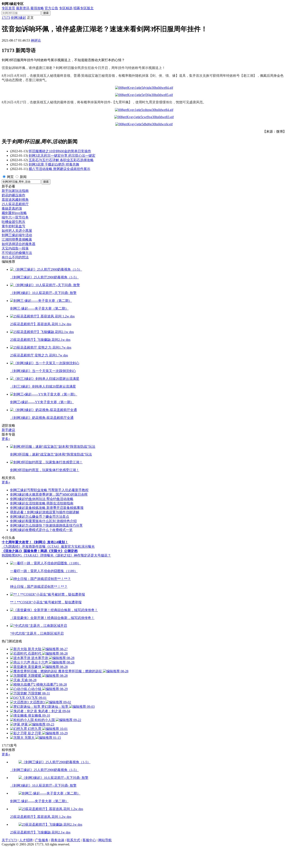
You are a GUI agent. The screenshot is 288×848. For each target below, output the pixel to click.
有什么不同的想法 (15, 257)
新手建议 (8, 430)
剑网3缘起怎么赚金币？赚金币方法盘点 (39, 516)
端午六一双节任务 (15, 217)
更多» (6, 439)
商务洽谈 (57, 840)
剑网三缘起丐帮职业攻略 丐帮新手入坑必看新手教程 (49, 490)
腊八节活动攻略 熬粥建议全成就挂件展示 (59, 169)
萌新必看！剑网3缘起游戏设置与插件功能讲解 (44, 512)
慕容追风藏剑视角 (15, 199)
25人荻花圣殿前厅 (15, 204)
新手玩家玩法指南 (15, 191)
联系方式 (73, 840)
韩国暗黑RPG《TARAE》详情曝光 (28, 555)
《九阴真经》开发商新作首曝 (24, 546)
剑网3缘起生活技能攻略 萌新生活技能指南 (41, 503)
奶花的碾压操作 (13, 195)
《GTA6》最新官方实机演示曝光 (70, 546)
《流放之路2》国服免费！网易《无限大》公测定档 (40, 551)
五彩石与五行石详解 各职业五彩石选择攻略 (61, 160)
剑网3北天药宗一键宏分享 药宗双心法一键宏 (62, 155)
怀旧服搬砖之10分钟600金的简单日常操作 (60, 151)
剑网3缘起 (18, 17)
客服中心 (89, 840)
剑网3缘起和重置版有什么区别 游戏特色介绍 (43, 521)
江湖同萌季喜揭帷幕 (17, 239)
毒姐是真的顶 (12, 208)
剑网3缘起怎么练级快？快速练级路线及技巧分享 (46, 525)
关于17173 (9, 840)
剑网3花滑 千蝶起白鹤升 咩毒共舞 (54, 164)
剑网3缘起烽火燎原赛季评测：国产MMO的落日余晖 (49, 494)
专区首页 (8, 8)
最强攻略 (37, 8)
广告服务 (41, 840)
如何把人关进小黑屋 (17, 230)
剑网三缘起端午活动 (17, 235)
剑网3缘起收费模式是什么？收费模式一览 (41, 530)
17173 (6, 17)
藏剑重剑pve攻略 (14, 213)
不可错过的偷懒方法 (17, 253)
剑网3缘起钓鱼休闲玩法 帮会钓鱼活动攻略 (41, 499)
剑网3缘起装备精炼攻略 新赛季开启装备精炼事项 (46, 508)
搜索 (46, 13)
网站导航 (105, 840)
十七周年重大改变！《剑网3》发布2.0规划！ (35, 542)
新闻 (23, 177)
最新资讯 (23, 8)
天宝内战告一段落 (15, 248)
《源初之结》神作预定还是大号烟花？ (82, 555)
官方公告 (51, 8)
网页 (10, 177)
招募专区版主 (83, 8)
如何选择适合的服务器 (18, 244)
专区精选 (66, 8)
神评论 (36, 40)
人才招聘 (26, 840)
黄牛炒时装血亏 (13, 226)
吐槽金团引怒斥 (13, 222)
